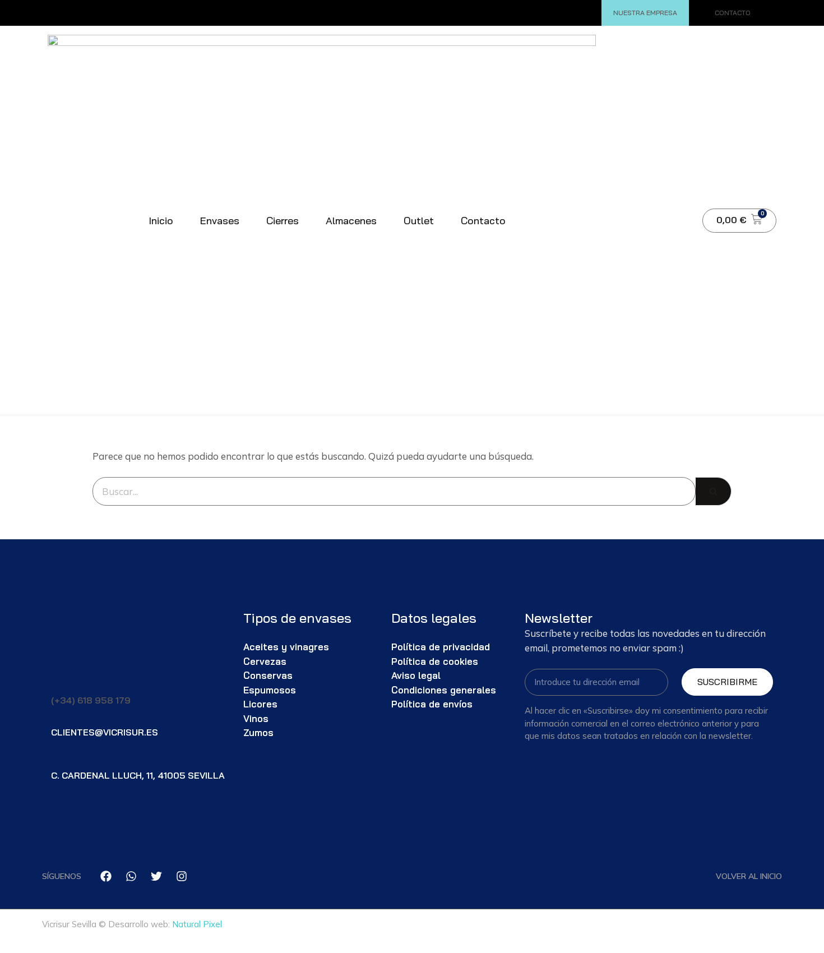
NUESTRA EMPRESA (645, 12)
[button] (547, 185)
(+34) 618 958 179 (91, 700)
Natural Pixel (197, 924)
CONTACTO (733, 12)
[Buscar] (671, 234)
